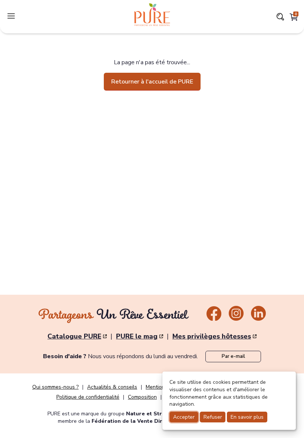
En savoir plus (247, 417)
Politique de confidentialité (87, 397)
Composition (142, 397)
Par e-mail (233, 356)
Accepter (184, 417)
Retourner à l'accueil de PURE (152, 82)
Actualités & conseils (112, 387)
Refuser (213, 417)
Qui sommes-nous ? (55, 387)
